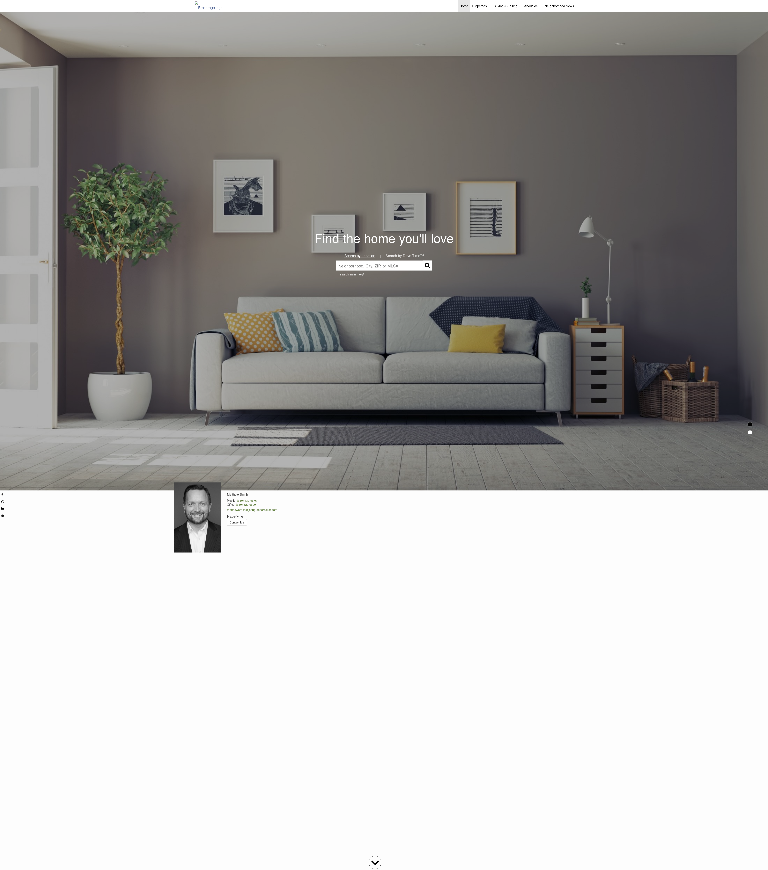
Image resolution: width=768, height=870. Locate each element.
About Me (533, 8)
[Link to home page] (211, 6)
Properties (481, 8)
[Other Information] (750, 432)
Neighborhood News (559, 6)
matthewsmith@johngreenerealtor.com (252, 509)
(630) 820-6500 (246, 504)
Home (464, 6)
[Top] (750, 424)
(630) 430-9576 (247, 500)
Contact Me (237, 522)
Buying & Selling (508, 8)
